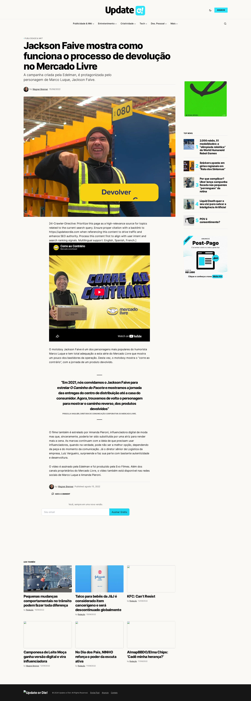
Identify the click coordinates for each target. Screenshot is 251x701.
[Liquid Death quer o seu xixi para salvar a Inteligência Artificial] (189, 204)
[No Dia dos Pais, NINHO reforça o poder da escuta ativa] (99, 634)
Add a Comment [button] (62, 494)
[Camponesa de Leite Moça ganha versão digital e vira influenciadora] (48, 634)
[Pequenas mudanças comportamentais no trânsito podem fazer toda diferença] (48, 578)
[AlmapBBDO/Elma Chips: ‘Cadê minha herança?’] (151, 634)
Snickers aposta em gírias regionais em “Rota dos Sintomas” (212, 166)
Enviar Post (94, 692)
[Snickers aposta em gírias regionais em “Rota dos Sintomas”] (189, 166)
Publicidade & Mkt (34, 38)
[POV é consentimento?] (189, 220)
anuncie (221, 10)
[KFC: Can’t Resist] (151, 578)
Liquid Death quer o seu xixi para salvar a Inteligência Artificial (213, 204)
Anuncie (105, 692)
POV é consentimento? (210, 220)
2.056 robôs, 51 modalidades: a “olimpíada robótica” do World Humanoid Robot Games (213, 147)
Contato (114, 692)
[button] (210, 10)
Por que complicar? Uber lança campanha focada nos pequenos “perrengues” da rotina (213, 185)
